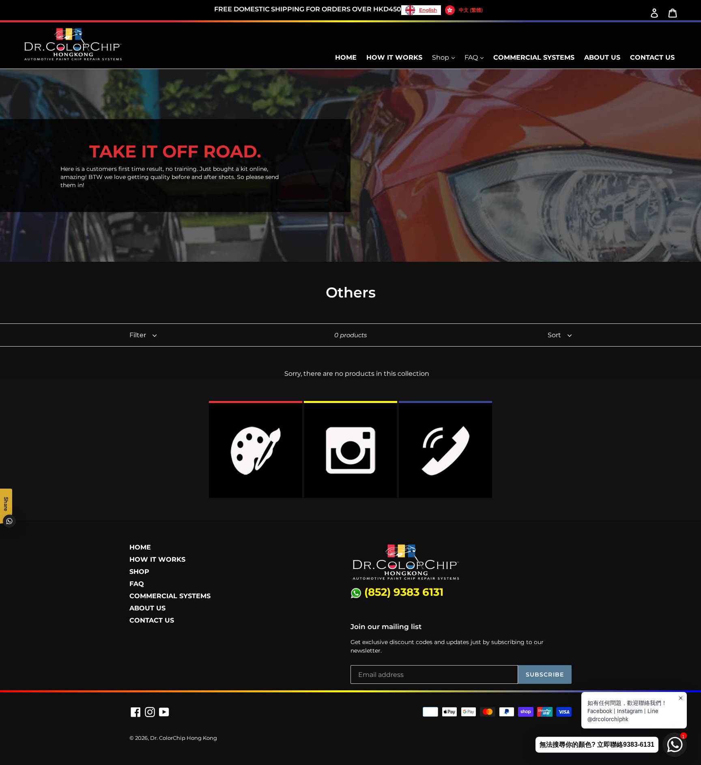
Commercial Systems (533, 57)
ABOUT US (147, 608)
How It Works (394, 57)
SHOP (139, 571)
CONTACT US (151, 620)
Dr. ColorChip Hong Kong (183, 738)
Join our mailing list (385, 627)
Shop (441, 57)
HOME (140, 547)
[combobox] (421, 10)
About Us (602, 57)
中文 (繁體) (471, 10)
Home (346, 57)
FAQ (472, 57)
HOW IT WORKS (157, 559)
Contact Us (652, 57)
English (428, 10)
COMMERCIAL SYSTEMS (170, 596)
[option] (464, 10)
